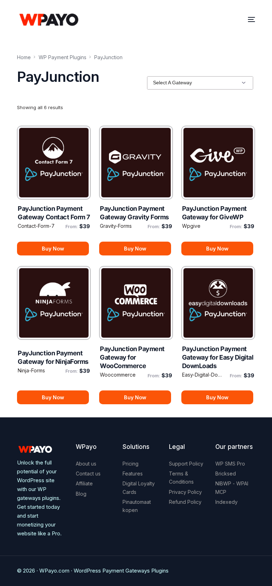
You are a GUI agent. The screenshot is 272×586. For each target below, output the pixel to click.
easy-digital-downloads (203, 375)
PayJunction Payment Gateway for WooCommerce (132, 357)
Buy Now (53, 249)
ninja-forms (31, 370)
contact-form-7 (36, 226)
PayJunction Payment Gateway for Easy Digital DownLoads (217, 357)
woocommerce (118, 375)
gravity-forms (116, 226)
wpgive (191, 226)
